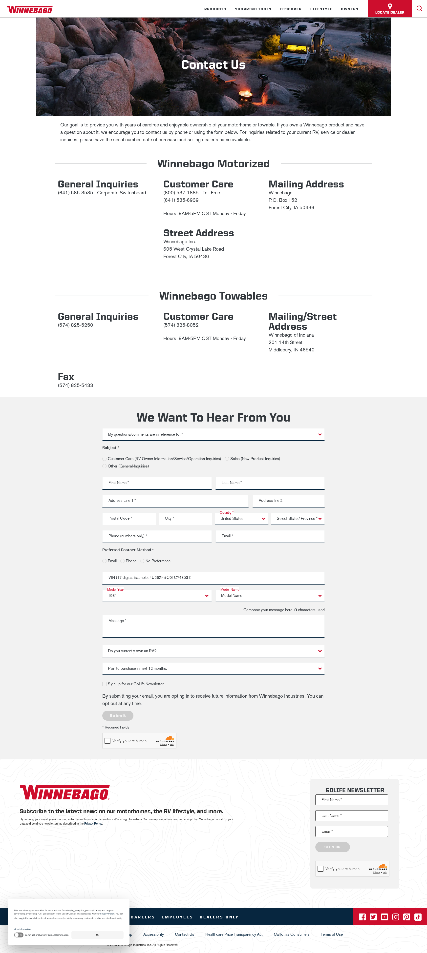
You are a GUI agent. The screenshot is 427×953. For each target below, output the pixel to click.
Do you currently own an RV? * (133, 650)
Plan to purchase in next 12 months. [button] (137, 668)
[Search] (419, 8)
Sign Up (332, 847)
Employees (177, 917)
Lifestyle (321, 9)
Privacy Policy (93, 823)
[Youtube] (385, 918)
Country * (227, 512)
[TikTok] (418, 918)
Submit (118, 715)
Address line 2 (270, 500)
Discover (291, 9)
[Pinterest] (407, 918)
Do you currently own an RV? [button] (132, 651)
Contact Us (184, 934)
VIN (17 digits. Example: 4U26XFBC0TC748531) (150, 577)
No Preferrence (158, 561)
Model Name (229, 590)
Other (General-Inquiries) (128, 466)
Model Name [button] (231, 595)
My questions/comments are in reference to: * (145, 434)
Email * (227, 536)
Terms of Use (332, 934)
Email (112, 561)
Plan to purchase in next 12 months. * (139, 668)
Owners (350, 9)
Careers (143, 917)
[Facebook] (363, 918)
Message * (117, 620)
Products (215, 9)
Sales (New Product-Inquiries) (255, 459)
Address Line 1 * (122, 500)
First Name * (118, 482)
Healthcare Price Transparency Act (234, 934)
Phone (131, 561)
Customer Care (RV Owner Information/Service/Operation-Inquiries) (164, 459)
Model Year (115, 590)
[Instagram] (396, 918)
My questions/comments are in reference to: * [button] (145, 434)
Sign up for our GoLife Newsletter (136, 684)
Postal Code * (120, 518)
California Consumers (292, 934)
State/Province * (291, 518)
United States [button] (231, 518)
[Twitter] (374, 918)
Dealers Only (219, 917)
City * (169, 518)
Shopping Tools (253, 9)
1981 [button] (112, 595)
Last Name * (232, 482)
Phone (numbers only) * (127, 536)
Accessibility (153, 934)
